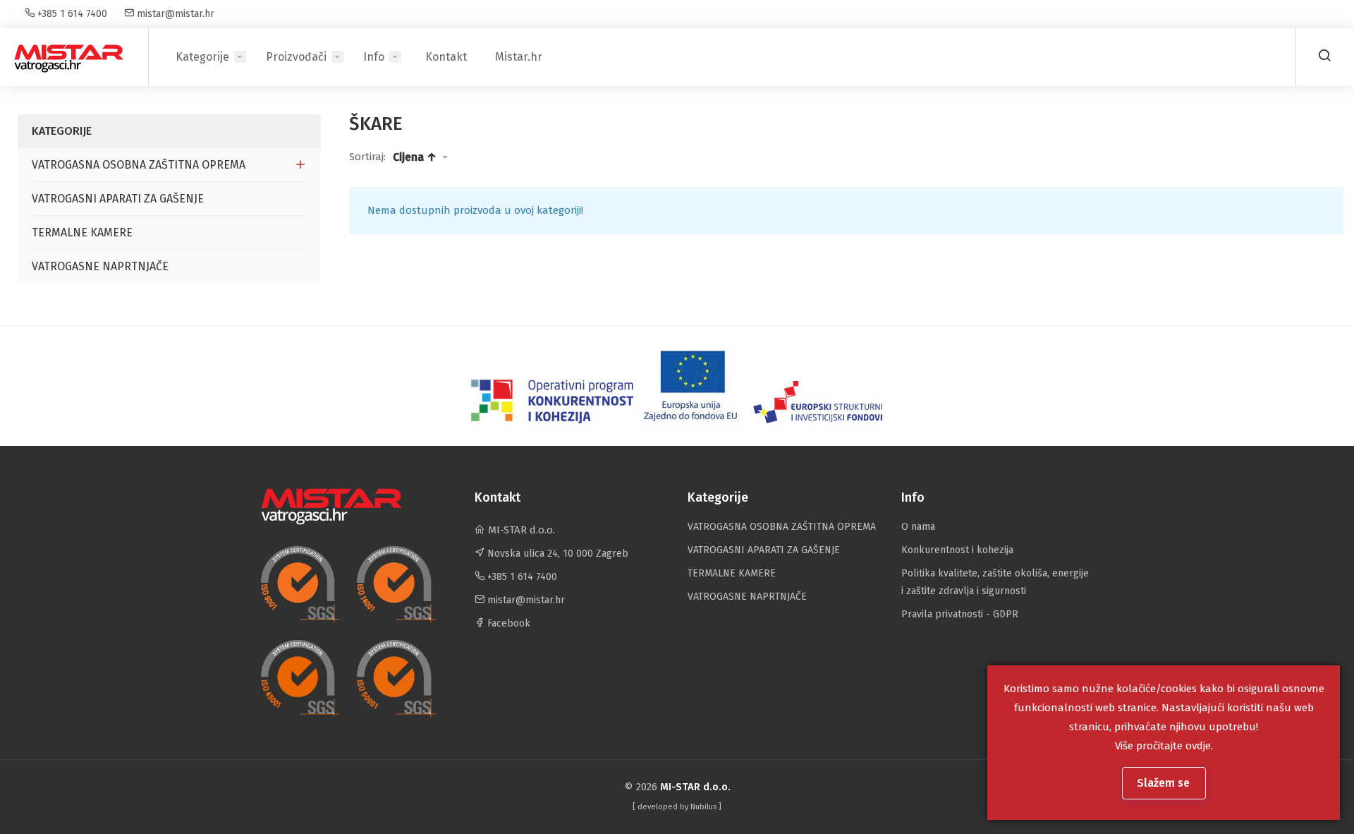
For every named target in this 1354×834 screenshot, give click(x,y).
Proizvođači (296, 57)
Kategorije (202, 57)
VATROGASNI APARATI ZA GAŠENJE (118, 198)
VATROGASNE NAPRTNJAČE (100, 266)
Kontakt (446, 57)
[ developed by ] (677, 806)
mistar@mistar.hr (174, 14)
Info (373, 57)
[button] (420, 157)
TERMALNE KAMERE (82, 232)
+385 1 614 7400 (71, 14)
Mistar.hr (518, 57)
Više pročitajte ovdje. (1164, 745)
